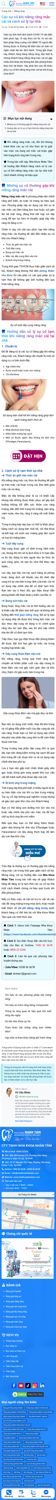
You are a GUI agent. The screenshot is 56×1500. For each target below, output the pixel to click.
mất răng (17, 1472)
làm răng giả (28, 1472)
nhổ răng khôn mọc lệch (12, 1485)
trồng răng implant (32, 1434)
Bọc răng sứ (11, 1346)
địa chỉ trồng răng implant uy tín (14, 1421)
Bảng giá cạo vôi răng (15, 1316)
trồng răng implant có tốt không (14, 1412)
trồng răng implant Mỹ (11, 1446)
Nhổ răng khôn (12, 1376)
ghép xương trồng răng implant (14, 1416)
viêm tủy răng (8, 1468)
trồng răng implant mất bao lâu (37, 1408)
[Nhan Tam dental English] (42, 3)
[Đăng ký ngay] (28, 851)
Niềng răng (19, 11)
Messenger (46, 1496)
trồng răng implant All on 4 (12, 1434)
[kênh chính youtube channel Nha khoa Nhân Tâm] (21, 1385)
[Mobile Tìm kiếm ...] (3, 4)
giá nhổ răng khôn (44, 1485)
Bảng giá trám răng (14, 1322)
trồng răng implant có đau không (40, 1412)
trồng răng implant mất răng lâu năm (35, 1446)
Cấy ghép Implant (9, 1438)
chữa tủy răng (32, 1459)
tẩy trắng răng (29, 1455)
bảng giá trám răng (40, 1037)
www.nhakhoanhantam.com (26, 1177)
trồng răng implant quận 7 (12, 1442)
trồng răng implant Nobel (34, 1442)
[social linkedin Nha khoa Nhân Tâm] (42, 1385)
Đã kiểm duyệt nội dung (28, 1097)
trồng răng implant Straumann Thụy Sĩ (16, 1425)
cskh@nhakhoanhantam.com (25, 1173)
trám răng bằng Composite (32, 1005)
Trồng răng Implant (14, 1341)
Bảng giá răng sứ (13, 1296)
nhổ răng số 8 (29, 1481)
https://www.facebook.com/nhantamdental (30, 934)
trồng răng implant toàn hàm (29, 1438)
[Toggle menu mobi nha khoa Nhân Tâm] (51, 3)
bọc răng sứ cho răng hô (12, 1481)
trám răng (6, 1472)
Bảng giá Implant (13, 1291)
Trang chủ (6, 11)
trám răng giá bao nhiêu (11, 1455)
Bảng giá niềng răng (15, 1301)
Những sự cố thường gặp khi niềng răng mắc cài (28, 124)
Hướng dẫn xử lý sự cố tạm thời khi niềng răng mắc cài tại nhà (30, 130)
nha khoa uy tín (21, 1021)
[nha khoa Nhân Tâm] (21, 4)
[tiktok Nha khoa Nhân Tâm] (28, 1385)
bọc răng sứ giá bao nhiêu (12, 1476)
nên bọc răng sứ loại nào (34, 1476)
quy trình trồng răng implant (34, 1451)
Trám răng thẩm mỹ (14, 1366)
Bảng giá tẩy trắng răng (16, 1311)
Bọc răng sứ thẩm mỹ (15, 1351)
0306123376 (22, 1151)
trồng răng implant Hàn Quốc (13, 1429)
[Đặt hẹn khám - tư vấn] (28, 456)
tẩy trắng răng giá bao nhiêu (13, 1459)
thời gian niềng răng (26, 614)
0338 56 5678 (33, 1169)
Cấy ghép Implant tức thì (12, 1451)
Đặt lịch (21, 1496)
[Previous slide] (6, 1214)
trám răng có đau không (42, 1468)
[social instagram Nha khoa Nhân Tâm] (35, 1385)
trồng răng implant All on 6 (36, 1429)
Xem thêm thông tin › (24, 1121)
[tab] (27, 1227)
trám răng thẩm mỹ (23, 1468)
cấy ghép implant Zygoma (38, 1416)
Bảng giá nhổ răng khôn (16, 1306)
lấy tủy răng (41, 1455)
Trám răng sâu (12, 1361)
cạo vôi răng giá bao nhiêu (36, 1464)
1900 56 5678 (19, 1169)
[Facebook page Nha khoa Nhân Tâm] (14, 1385)
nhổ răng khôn (29, 1485)
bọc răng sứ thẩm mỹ (43, 1472)
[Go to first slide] (49, 1214)
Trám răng (10, 1371)
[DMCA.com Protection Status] (28, 1394)
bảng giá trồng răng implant (13, 1408)
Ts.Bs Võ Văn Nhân (16, 27)
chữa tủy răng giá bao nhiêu (13, 1464)
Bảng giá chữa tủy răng (16, 1327)
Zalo (34, 1496)
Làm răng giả (12, 1356)
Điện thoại (9, 1496)
